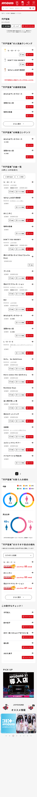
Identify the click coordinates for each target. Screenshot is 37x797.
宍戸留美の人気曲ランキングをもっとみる (19, 80)
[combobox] (20, 177)
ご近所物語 (13, 185)
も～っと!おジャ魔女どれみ (18, 430)
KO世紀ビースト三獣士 (16, 201)
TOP (3, 13)
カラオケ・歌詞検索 (10, 13)
